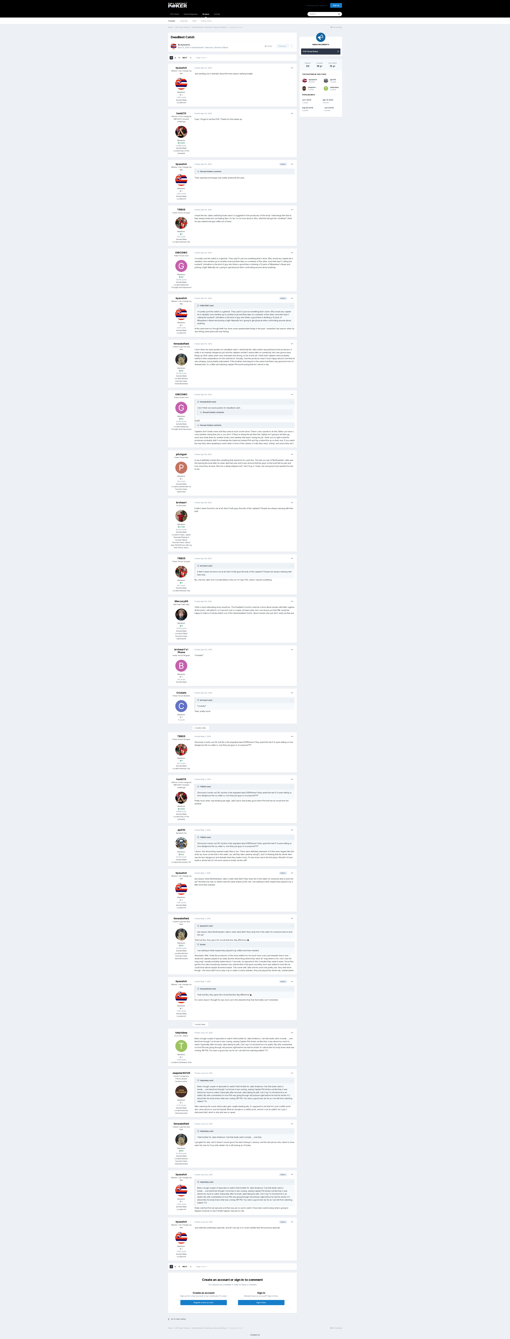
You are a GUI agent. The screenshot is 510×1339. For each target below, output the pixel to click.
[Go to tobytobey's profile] (181, 1046)
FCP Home (174, 14)
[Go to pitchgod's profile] (181, 468)
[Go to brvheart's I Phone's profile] (181, 666)
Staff (194, 21)
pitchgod (181, 454)
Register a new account (203, 1302)
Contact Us (255, 1335)
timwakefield (181, 343)
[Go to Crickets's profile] (181, 706)
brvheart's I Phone (181, 651)
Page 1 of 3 (201, 58)
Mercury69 (181, 601)
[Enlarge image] (248, 940)
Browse (206, 14)
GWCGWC (181, 252)
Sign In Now (261, 1302)
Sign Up (336, 5)
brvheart (181, 502)
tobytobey (181, 1032)
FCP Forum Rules (310, 51)
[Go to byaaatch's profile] (174, 46)
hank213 (181, 113)
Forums (171, 21)
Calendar (184, 21)
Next (184, 58)
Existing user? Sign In (317, 5)
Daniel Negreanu (191, 14)
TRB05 (181, 209)
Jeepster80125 (181, 1073)
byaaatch (185, 45)
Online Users (206, 21)
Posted (203, 68)
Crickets (181, 692)
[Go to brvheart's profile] (181, 516)
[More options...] (292, 68)
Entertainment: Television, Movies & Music (210, 47)
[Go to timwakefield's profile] (181, 360)
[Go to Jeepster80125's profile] (181, 1091)
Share (269, 46)
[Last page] (191, 57)
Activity (217, 14)
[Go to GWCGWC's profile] (181, 266)
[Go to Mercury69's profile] (181, 615)
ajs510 (181, 829)
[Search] (339, 14)
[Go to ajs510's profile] (181, 843)
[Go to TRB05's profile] (181, 223)
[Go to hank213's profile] (181, 132)
